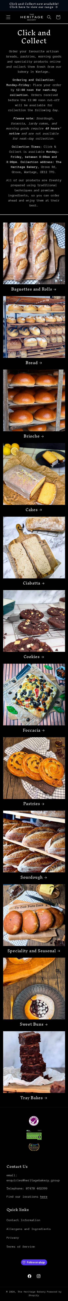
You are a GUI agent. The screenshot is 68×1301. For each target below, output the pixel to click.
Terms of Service (21, 1246)
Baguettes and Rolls (31, 289)
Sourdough (31, 877)
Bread (32, 362)
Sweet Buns (32, 1024)
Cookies (32, 656)
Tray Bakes (31, 1098)
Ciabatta (31, 583)
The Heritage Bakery (32, 1291)
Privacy (13, 1237)
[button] (8, 17)
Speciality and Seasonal (31, 951)
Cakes (32, 509)
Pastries (31, 803)
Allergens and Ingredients (29, 1229)
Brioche (32, 436)
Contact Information (23, 1220)
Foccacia (31, 730)
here (43, 1196)
